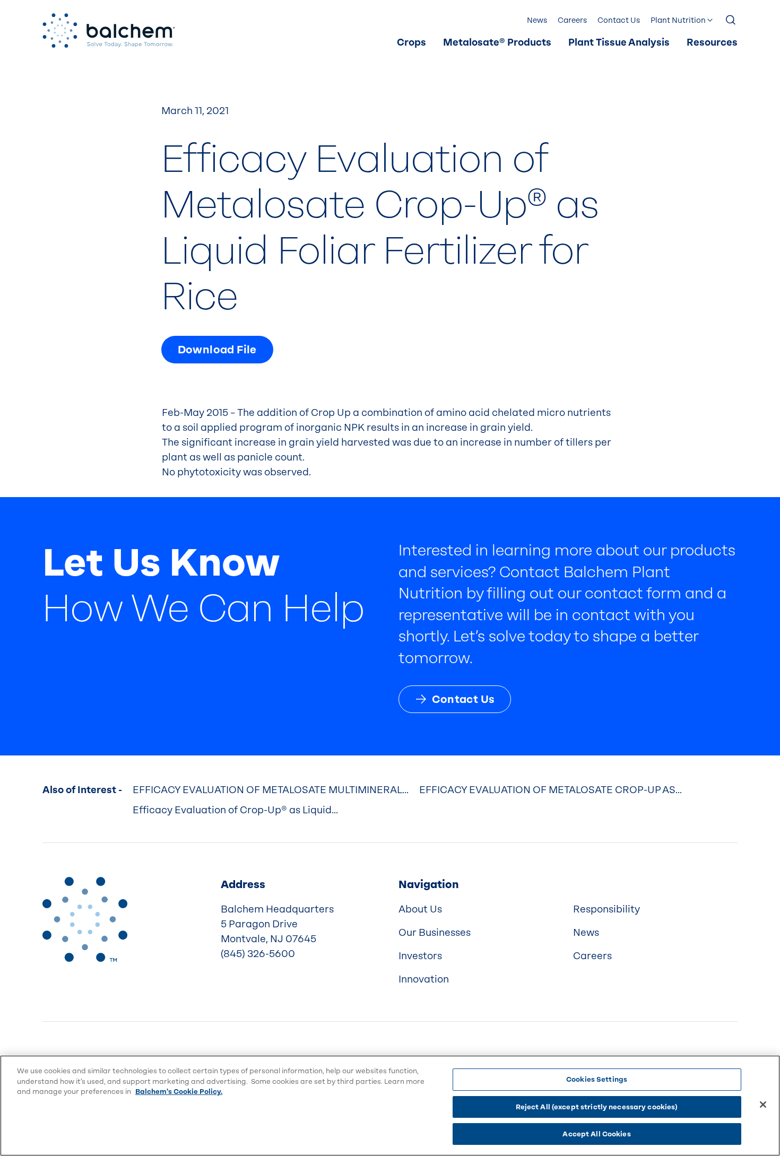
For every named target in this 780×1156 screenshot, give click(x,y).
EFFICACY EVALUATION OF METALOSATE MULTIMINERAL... (271, 790)
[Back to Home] (84, 919)
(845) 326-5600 (258, 954)
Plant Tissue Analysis (619, 42)
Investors (420, 956)
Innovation (423, 979)
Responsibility (606, 909)
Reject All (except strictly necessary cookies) (597, 1107)
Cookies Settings (596, 1079)
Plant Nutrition (678, 20)
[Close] (763, 1104)
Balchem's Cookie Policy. (178, 1092)
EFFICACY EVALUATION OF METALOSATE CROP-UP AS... (550, 790)
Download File (217, 349)
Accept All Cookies (596, 1134)
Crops (411, 42)
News (537, 20)
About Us (420, 909)
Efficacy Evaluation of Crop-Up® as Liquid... (235, 810)
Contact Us (618, 20)
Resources (712, 42)
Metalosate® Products (497, 42)
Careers (572, 20)
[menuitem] (411, 43)
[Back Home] (108, 30)
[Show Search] (731, 20)
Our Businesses (434, 932)
